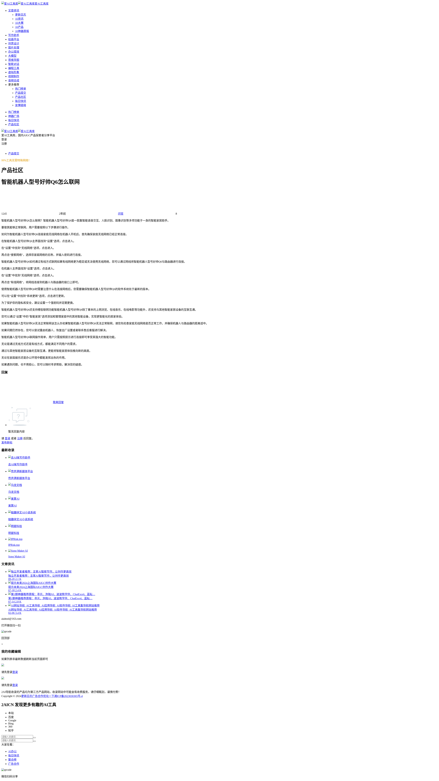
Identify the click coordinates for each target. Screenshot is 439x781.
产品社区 (20, 96)
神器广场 (13, 116)
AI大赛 (19, 22)
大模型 (12, 55)
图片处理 (13, 47)
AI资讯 (19, 18)
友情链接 (20, 105)
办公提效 (13, 51)
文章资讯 (13, 10)
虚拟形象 (13, 72)
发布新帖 (6, 442)
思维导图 (13, 59)
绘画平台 (13, 39)
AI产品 (19, 27)
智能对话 (13, 64)
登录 (7, 438)
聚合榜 (12, 759)
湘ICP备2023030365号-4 (68, 696)
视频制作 (13, 76)
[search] (34, 737)
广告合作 (37, 696)
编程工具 (13, 68)
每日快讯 (20, 101)
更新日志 (20, 14)
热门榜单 (20, 88)
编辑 (17, 651)
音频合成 (13, 80)
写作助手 (13, 35)
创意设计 (13, 43)
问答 (120, 213)
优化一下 (48, 696)
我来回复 (58, 402)
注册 (20, 438)
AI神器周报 (22, 31)
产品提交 (20, 92)
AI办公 (12, 751)
